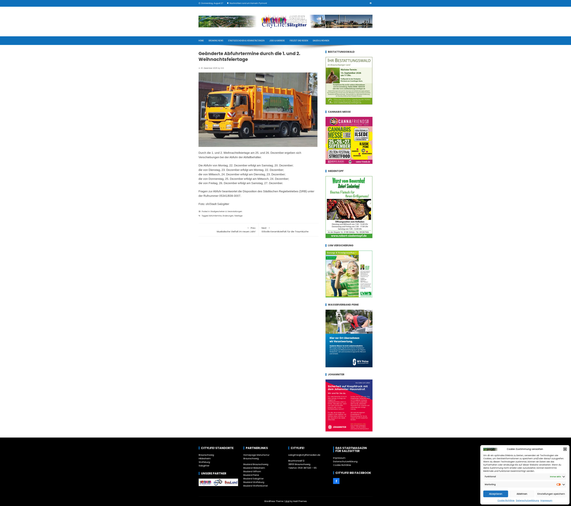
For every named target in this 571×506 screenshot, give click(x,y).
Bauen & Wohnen (321, 40)
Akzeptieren (495, 493)
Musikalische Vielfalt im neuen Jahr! (236, 229)
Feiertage (238, 215)
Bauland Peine (251, 475)
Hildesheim (205, 458)
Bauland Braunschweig (255, 464)
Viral (287, 501)
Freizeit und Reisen (299, 40)
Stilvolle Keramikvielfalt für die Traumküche (285, 229)
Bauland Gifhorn (252, 471)
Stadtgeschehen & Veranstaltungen (246, 40)
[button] (565, 449)
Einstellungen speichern (551, 493)
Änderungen (227, 215)
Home (201, 40)
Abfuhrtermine (215, 215)
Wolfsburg (204, 462)
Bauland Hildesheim (254, 467)
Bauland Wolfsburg (253, 482)
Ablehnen (522, 493)
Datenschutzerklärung (527, 500)
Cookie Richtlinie (506, 500)
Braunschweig (206, 454)
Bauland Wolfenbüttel (255, 485)
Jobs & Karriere (277, 40)
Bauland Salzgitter (253, 478)
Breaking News (216, 40)
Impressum (546, 500)
